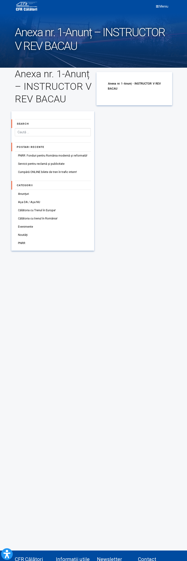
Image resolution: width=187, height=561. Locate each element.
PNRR (21, 243)
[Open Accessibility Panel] (7, 554)
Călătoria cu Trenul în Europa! (37, 210)
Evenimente (25, 226)
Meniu (163, 6)
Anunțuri (23, 194)
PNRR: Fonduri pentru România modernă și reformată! (52, 155)
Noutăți (23, 235)
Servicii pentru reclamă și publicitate (41, 163)
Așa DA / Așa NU (29, 202)
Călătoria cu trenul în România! (37, 218)
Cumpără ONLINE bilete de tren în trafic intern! (47, 172)
